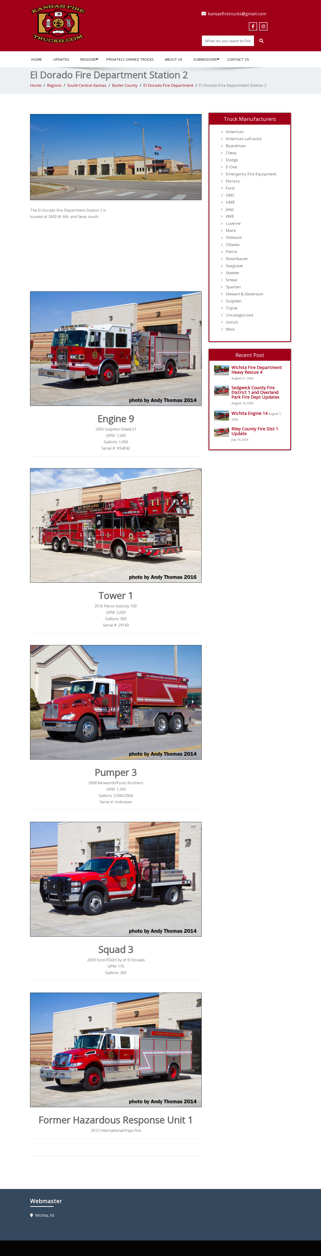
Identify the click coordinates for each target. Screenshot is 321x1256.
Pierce (231, 251)
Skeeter (232, 272)
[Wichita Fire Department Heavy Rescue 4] (222, 370)
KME (230, 216)
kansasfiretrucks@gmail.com (237, 13)
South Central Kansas (86, 85)
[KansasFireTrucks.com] (58, 22)
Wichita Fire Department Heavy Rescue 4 (256, 370)
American (235, 131)
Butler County (125, 85)
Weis (230, 329)
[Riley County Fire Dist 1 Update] (222, 432)
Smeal (231, 279)
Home (36, 59)
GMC (230, 195)
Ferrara (233, 181)
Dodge (232, 160)
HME (230, 202)
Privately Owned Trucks (130, 59)
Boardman (236, 145)
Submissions (205, 59)
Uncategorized (239, 315)
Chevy (231, 153)
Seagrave (234, 265)
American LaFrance (244, 138)
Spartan (233, 287)
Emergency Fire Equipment (251, 174)
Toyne (231, 308)
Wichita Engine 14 (249, 413)
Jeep (230, 209)
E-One (231, 167)
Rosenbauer (237, 258)
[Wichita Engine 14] (222, 416)
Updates (61, 59)
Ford (230, 188)
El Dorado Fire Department (168, 85)
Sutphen (233, 301)
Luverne (233, 223)
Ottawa (232, 244)
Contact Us (238, 59)
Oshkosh (234, 237)
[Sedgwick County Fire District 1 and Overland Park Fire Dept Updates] (222, 391)
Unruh (232, 322)
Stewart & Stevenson (244, 294)
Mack (231, 230)
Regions (88, 59)
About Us (173, 59)
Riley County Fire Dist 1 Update (254, 431)
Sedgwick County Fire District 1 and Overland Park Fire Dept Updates (255, 392)
